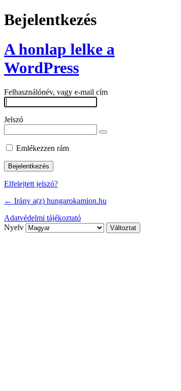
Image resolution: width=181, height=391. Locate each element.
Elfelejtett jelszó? (31, 183)
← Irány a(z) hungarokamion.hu (55, 201)
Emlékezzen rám (42, 148)
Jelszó (13, 119)
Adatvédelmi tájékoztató (42, 218)
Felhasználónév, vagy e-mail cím (56, 92)
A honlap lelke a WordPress (59, 58)
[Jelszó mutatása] (103, 131)
